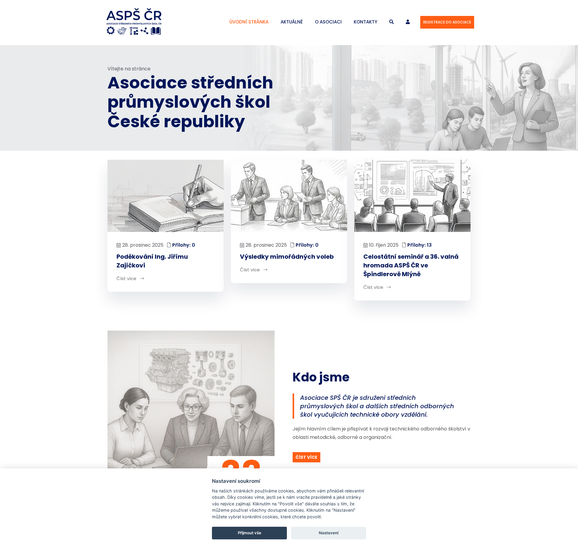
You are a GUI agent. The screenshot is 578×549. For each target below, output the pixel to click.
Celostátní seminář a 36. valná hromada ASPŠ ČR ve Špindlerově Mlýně (410, 265)
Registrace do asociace (447, 22)
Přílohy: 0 (183, 245)
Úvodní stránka (249, 22)
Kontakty (365, 22)
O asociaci (328, 22)
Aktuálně (292, 22)
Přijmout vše (249, 532)
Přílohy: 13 (419, 245)
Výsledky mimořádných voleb (287, 256)
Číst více (127, 278)
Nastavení (328, 532)
